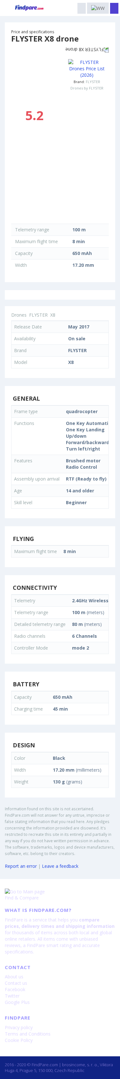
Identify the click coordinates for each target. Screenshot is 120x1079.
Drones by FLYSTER (86, 88)
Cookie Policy (19, 1040)
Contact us (16, 983)
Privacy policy (19, 1027)
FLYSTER (93, 81)
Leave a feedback (60, 866)
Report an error (21, 866)
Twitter (12, 996)
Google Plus (17, 1002)
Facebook (15, 989)
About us (14, 977)
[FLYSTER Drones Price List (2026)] (87, 68)
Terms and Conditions (28, 1034)
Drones (19, 315)
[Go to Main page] (60, 892)
